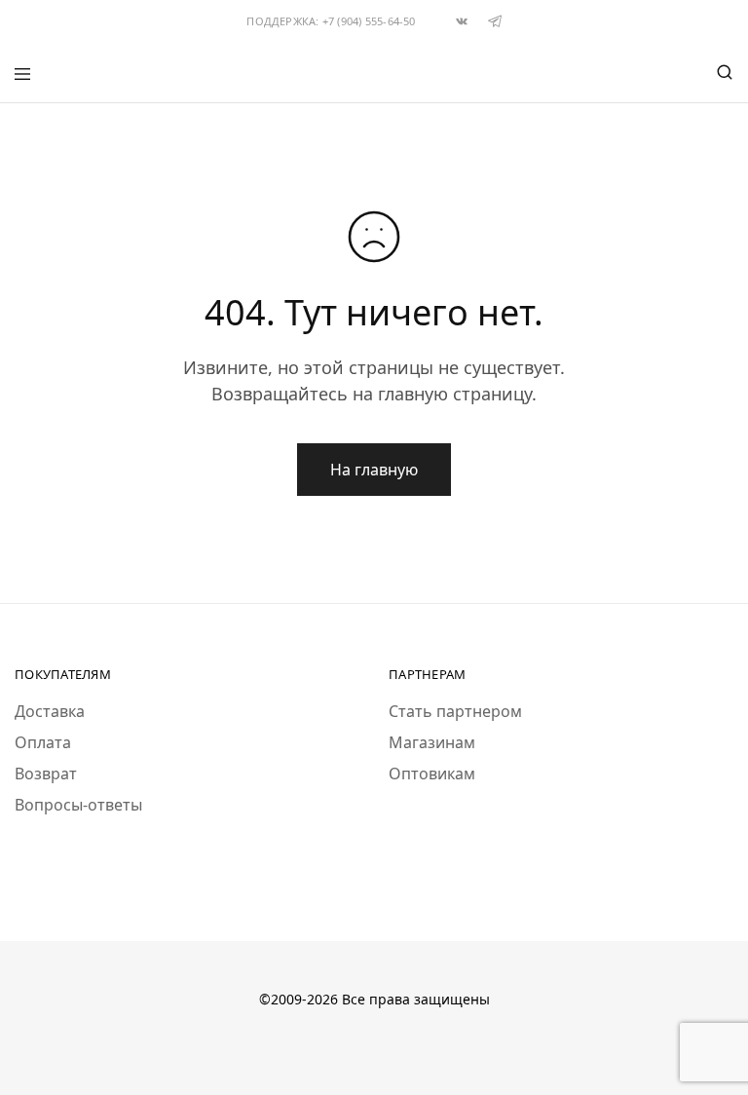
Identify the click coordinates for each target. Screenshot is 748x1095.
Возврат (46, 773)
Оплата (43, 742)
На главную (374, 469)
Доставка (50, 711)
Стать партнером (455, 711)
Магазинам (432, 742)
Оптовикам (432, 773)
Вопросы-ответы (78, 804)
